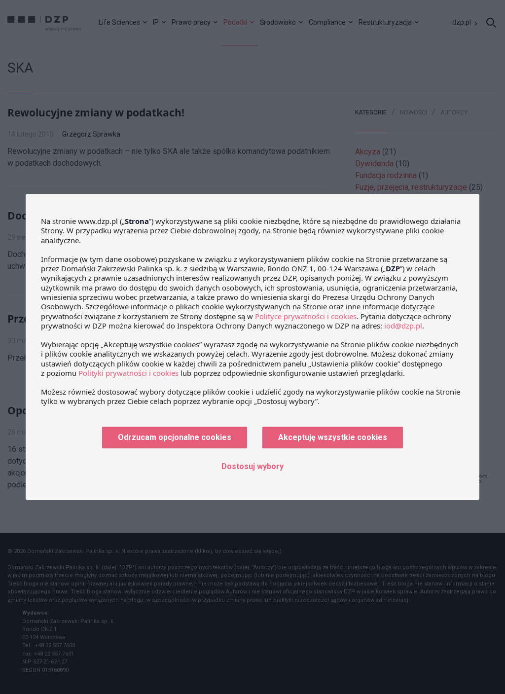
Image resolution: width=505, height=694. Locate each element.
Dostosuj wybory (252, 466)
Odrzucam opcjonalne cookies (174, 437)
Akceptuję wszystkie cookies (332, 437)
